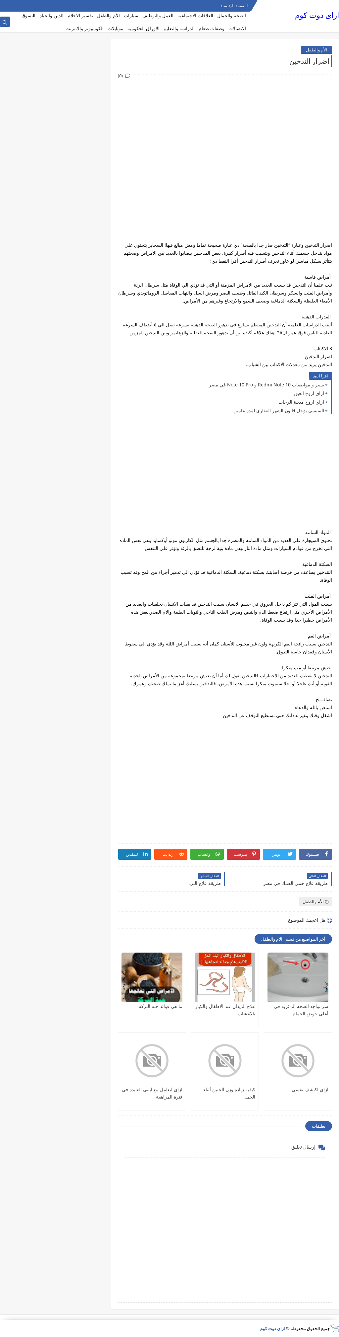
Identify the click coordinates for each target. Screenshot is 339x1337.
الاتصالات (237, 28)
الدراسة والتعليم (179, 28)
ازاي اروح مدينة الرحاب (301, 402)
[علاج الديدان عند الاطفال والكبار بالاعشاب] (225, 977)
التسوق (28, 15)
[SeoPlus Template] (334, 1328)
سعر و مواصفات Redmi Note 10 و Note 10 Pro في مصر (266, 384)
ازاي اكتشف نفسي (310, 1089)
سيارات (131, 15)
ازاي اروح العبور (308, 393)
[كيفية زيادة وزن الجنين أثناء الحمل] (225, 1061)
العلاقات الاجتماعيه (195, 15)
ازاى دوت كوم (317, 15)
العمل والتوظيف (157, 15)
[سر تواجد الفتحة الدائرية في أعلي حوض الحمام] (297, 977)
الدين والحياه (51, 15)
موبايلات (115, 28)
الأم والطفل (108, 15)
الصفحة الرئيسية (234, 6)
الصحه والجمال (231, 15)
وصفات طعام (211, 28)
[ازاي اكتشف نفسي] (297, 1061)
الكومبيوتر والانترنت (85, 28)
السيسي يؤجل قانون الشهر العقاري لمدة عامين (278, 410)
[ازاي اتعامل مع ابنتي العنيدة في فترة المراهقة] (151, 1061)
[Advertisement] (224, 126)
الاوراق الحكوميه (143, 28)
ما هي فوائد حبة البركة (160, 1006)
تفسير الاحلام (80, 15)
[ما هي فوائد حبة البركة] (151, 977)
